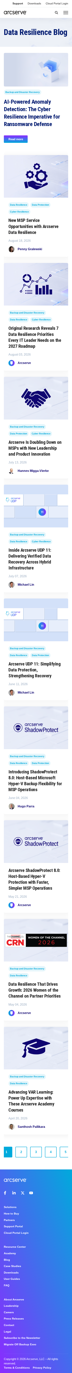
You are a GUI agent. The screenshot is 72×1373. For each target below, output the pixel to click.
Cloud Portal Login (57, 3)
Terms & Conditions (17, 1367)
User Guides (12, 1278)
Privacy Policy (42, 1367)
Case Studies (12, 1266)
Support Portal (13, 1226)
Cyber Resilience (19, 211)
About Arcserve (14, 1299)
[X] (23, 1193)
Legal (7, 1331)
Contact (9, 1325)
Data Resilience (18, 205)
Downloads (34, 3)
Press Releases (14, 1318)
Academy (10, 1253)
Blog (7, 1259)
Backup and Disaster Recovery (22, 92)
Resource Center (15, 1246)
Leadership (11, 1305)
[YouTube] (31, 1193)
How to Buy (11, 1213)
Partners (9, 1220)
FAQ (6, 1285)
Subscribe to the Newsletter (22, 1337)
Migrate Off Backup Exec (20, 1344)
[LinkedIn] (14, 1193)
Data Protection (40, 205)
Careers (9, 1312)
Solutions (10, 1207)
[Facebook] (6, 1193)
